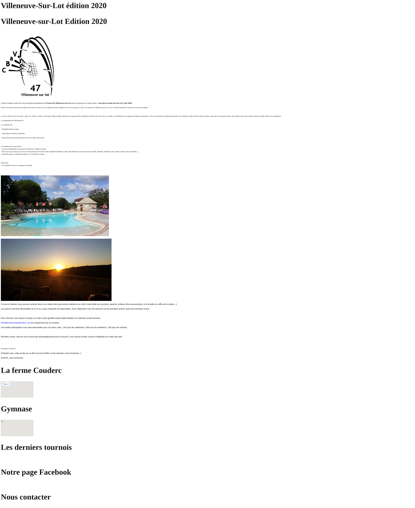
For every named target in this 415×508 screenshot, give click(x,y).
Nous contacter (26, 497)
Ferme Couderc (37, 116)
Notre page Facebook (36, 472)
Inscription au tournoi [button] (8, 348)
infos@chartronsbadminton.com (15, 323)
